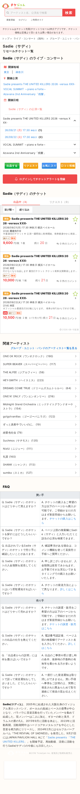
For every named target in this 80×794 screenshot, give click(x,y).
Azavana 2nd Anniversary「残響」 (24, 94)
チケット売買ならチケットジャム (13, 6)
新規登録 (11, 19)
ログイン (23, 19)
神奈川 (20, 72)
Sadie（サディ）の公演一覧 (25, 109)
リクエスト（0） (59, 201)
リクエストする (31, 166)
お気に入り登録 (49, 166)
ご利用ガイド (37, 19)
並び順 (8, 209)
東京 (6, 72)
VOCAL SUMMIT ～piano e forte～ (24, 89)
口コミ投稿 (68, 165)
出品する (12, 165)
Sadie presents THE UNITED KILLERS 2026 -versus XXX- (39, 84)
